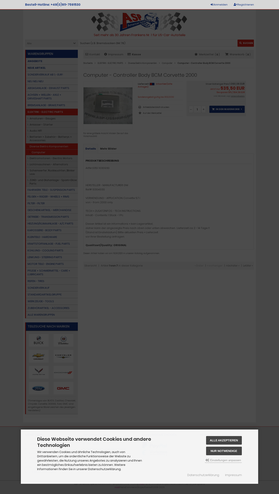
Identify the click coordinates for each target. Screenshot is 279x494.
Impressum (233, 475)
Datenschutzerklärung (203, 475)
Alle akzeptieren (224, 440)
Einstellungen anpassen (225, 460)
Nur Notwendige (224, 451)
